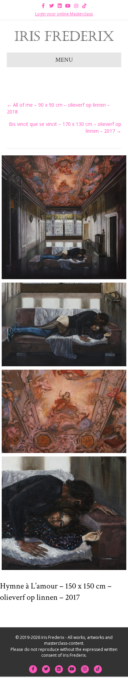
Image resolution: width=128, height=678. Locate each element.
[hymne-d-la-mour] (64, 217)
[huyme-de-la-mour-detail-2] (64, 324)
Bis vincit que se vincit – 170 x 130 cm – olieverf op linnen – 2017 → (65, 127)
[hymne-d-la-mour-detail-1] (64, 513)
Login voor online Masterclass (64, 14)
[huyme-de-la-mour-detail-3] (64, 411)
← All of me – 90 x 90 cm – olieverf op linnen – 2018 (58, 108)
